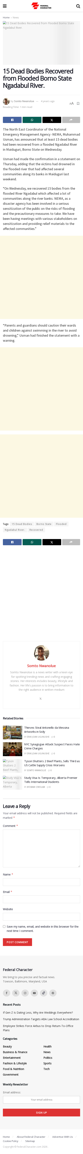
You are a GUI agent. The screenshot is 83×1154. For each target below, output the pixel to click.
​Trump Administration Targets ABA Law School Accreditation (41, 1019)
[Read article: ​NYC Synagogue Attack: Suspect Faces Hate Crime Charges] (12, 749)
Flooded (61, 524)
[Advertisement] (41, 277)
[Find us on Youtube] (34, 993)
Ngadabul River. (15, 529)
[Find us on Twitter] (15, 993)
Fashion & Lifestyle (15, 1063)
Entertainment (12, 1057)
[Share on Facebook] (12, 120)
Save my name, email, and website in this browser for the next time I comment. (43, 929)
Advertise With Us (62, 1137)
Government (11, 1074)
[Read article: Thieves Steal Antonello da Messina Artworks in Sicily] (12, 733)
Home (6, 17)
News (16, 17)
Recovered (36, 529)
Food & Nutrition (13, 1069)
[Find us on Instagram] (25, 993)
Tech (46, 1069)
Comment (10, 826)
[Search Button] (78, 6)
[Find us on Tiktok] (43, 993)
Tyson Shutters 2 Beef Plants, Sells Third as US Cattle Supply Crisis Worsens (52, 763)
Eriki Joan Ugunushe (38, 736)
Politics (47, 1057)
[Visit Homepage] (41, 6)
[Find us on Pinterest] (53, 993)
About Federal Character (31, 1137)
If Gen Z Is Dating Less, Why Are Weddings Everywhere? (38, 1012)
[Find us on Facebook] (6, 993)
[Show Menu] (5, 6)
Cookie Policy (10, 1141)
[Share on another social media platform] (71, 120)
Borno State (44, 524)
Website (8, 909)
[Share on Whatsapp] (32, 120)
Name (8, 874)
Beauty (7, 1046)
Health (47, 1046)
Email (7, 892)
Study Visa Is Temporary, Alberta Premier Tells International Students (50, 780)
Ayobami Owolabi (36, 787)
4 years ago (48, 101)
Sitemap (30, 1141)
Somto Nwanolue (24, 101)
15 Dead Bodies (22, 524)
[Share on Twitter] (51, 120)
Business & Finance (15, 1052)
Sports (47, 1063)
